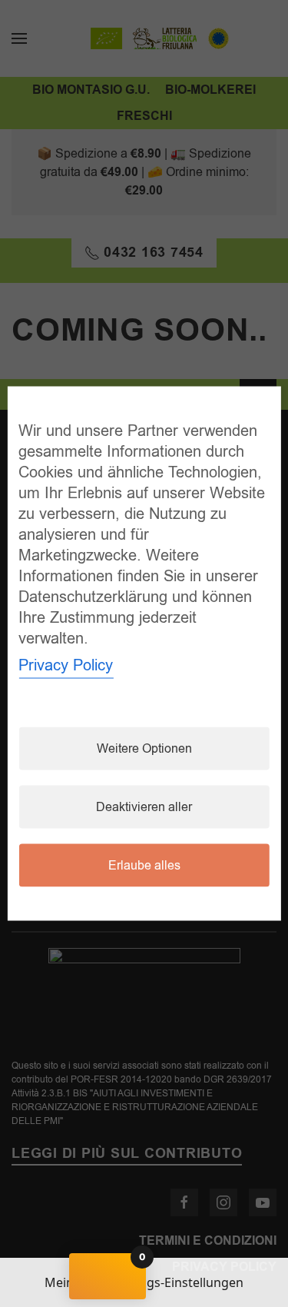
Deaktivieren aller (144, 807)
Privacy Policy (65, 665)
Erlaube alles (144, 865)
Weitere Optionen (144, 748)
